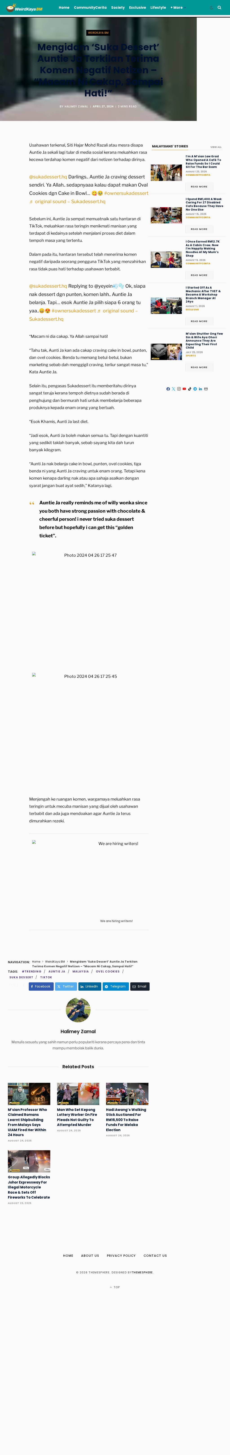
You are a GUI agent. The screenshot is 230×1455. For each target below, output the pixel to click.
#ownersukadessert (126, 193)
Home (36, 961)
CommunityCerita (198, 175)
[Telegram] (195, 389)
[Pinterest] (12, 182)
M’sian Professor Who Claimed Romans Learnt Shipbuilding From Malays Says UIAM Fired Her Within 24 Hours (27, 1122)
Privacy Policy (121, 1255)
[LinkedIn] (200, 389)
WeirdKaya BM (98, 33)
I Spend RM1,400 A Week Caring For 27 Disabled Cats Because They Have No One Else (204, 204)
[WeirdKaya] (27, 8)
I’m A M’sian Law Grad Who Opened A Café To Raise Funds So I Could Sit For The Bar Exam (203, 162)
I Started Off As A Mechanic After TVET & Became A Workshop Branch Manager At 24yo (203, 294)
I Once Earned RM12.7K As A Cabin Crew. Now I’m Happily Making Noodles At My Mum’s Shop (203, 248)
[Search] (219, 7)
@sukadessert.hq (48, 177)
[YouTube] (184, 389)
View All (215, 147)
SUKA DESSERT (21, 977)
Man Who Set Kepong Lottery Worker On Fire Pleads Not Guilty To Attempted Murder (77, 1117)
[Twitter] (12, 170)
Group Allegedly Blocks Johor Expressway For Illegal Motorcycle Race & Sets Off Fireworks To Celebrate (29, 1187)
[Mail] (206, 389)
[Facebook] (12, 158)
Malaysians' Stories (170, 146)
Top (116, 1287)
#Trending (32, 971)
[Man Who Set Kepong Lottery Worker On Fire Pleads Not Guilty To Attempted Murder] (78, 1094)
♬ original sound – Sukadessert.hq (67, 201)
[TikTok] (189, 389)
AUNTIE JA (57, 971)
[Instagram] (179, 389)
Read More (199, 186)
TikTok (46, 977)
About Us (90, 1255)
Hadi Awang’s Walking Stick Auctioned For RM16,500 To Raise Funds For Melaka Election (126, 1119)
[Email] (12, 194)
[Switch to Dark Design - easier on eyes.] (211, 7)
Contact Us (155, 1255)
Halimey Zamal (76, 106)
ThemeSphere (142, 1272)
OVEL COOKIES (108, 971)
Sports (191, 355)
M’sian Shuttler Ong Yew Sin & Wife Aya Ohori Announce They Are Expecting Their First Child (204, 340)
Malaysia (81, 971)
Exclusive (192, 309)
